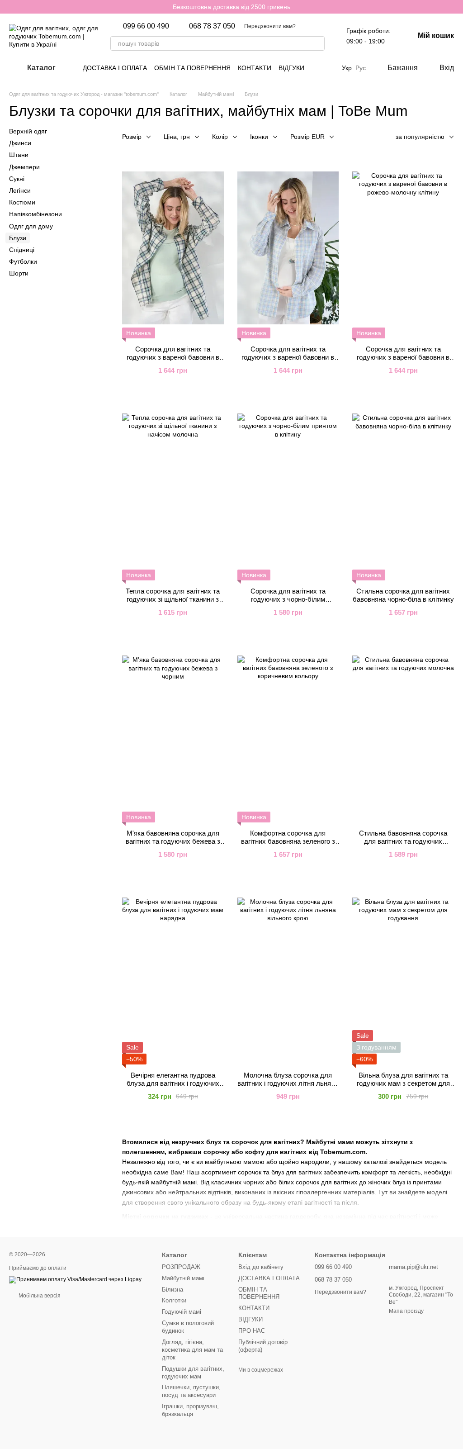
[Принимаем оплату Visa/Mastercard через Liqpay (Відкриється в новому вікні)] (75, 1279)
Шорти (18, 273)
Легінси (20, 190)
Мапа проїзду (406, 1311)
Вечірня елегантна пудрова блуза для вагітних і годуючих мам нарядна (173, 1083)
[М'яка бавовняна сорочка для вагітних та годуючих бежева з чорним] (173, 731)
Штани (18, 154)
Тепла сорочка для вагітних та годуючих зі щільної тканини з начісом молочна (173, 599)
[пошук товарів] (317, 43)
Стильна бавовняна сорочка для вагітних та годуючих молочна (403, 841)
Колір (220, 136)
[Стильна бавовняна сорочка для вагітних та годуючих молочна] (403, 731)
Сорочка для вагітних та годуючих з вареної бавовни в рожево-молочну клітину (403, 357)
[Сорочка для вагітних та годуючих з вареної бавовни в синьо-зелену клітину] (173, 247)
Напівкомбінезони (35, 214)
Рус (360, 68)
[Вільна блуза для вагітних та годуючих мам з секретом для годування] (403, 974)
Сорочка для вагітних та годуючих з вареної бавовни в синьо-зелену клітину (173, 357)
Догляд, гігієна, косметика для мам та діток (192, 1350)
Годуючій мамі (181, 1311)
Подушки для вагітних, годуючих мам (193, 1372)
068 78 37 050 (212, 26)
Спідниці (21, 249)
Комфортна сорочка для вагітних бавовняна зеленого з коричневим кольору (288, 841)
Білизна (172, 1289)
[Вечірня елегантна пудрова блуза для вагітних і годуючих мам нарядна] (173, 974)
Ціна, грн (177, 136)
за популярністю (420, 136)
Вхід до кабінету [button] (260, 1267)
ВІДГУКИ (291, 67)
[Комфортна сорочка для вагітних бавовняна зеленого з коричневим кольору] (288, 731)
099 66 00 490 (146, 26)
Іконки (259, 136)
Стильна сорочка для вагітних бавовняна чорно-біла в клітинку (403, 595)
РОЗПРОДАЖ (181, 1267)
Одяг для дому (31, 225)
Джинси (20, 143)
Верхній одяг (28, 131)
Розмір (132, 136)
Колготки (174, 1300)
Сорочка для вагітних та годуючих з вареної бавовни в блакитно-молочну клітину (287, 357)
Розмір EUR (307, 136)
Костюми (22, 202)
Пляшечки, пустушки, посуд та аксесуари (191, 1391)
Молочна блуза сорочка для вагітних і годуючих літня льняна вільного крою (287, 1083)
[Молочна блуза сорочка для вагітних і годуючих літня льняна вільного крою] (288, 974)
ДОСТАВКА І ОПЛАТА (115, 67)
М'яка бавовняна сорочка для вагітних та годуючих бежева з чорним (173, 841)
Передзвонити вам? (270, 26)
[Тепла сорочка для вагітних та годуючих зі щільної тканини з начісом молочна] (173, 489)
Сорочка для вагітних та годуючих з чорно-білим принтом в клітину (288, 599)
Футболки (23, 261)
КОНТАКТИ (254, 67)
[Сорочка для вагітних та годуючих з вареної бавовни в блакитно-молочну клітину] (288, 247)
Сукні (16, 178)
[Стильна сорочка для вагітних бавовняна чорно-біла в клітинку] (403, 489)
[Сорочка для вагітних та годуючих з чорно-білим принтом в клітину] (288, 489)
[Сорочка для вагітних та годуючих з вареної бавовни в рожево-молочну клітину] (403, 247)
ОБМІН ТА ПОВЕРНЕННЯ (192, 67)
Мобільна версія (39, 1295)
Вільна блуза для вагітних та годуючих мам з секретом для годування (403, 1083)
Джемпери (24, 166)
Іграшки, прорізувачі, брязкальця (190, 1410)
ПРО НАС (251, 1330)
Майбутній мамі (183, 1278)
